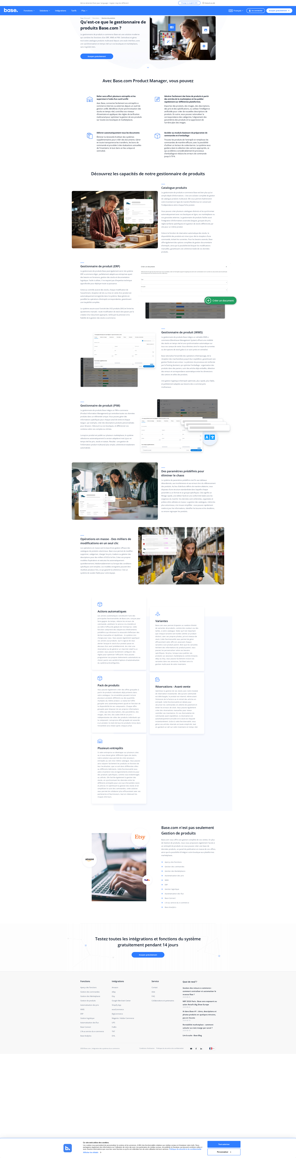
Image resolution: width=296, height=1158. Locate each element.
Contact (154, 987)
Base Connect (170, 898)
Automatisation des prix (174, 876)
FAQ (153, 996)
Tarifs (74, 10)
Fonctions (95, 18)
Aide (153, 992)
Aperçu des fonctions (173, 862)
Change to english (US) (189, 3)
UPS (113, 1022)
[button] (236, 10)
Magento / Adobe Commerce (123, 1018)
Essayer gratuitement (278, 10)
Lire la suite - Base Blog (192, 1035)
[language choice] (212, 1048)
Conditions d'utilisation (147, 1048)
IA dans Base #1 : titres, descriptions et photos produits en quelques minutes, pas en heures (199, 1014)
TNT (113, 1031)
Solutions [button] (44, 10)
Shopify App (116, 1005)
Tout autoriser (224, 1144)
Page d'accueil (85, 18)
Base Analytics (170, 907)
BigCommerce (117, 1014)
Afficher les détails (90, 1152)
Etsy (113, 996)
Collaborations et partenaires (163, 1000)
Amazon (115, 987)
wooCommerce (118, 1009)
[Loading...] (191, 1049)
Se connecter (257, 10)
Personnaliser (222, 1152)
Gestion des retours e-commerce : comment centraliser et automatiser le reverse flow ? (199, 991)
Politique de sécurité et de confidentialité (169, 1048)
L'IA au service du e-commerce (177, 903)
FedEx (114, 1027)
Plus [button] (83, 10)
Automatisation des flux (174, 894)
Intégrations (60, 10)
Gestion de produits (88, 1000)
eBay (114, 992)
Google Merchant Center (121, 1000)
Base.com (87, 1048)
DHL (113, 1036)
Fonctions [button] (28, 10)
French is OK (210, 3)
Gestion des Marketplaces (175, 871)
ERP (166, 885)
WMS (167, 880)
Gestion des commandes (174, 866)
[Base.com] (11, 10)
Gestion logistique (172, 889)
